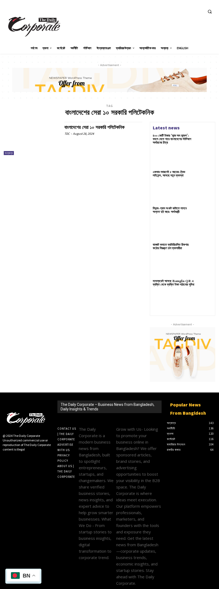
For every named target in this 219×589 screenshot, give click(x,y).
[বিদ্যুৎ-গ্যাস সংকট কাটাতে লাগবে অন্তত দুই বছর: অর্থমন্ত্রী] (204, 214)
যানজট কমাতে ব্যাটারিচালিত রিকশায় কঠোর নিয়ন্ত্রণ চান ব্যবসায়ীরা (171, 246)
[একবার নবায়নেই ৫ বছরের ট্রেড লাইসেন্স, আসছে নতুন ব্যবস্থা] (204, 178)
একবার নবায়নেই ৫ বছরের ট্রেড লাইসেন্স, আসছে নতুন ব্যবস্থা (169, 174)
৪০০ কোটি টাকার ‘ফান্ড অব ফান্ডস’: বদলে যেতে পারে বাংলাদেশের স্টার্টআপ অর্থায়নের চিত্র (172, 139)
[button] (209, 11)
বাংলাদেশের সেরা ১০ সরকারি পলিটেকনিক (94, 127)
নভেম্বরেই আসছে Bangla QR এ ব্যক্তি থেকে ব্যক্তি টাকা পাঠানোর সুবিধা (173, 283)
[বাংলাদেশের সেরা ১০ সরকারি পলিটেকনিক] (31, 138)
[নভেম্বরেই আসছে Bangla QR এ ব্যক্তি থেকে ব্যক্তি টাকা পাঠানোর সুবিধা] (204, 287)
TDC (67, 134)
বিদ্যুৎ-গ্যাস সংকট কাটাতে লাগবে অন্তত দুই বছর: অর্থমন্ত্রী (170, 210)
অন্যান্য (9, 153)
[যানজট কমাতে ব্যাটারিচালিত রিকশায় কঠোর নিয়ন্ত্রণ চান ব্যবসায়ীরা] (204, 251)
